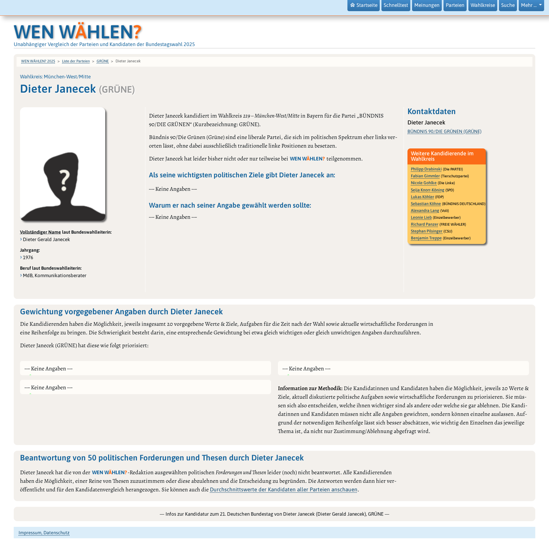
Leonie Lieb (421, 217)
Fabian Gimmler (425, 176)
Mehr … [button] (529, 5)
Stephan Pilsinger (426, 231)
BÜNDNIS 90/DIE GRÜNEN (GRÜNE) (444, 131)
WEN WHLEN (78, 31)
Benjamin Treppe (426, 238)
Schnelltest (396, 5)
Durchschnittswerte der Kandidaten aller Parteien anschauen (283, 489)
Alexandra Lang (425, 210)
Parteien (455, 5)
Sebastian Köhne (426, 203)
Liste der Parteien (76, 61)
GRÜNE (103, 61)
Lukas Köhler (422, 196)
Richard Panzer (424, 224)
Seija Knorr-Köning (427, 190)
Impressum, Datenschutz (44, 532)
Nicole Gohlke (424, 182)
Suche (508, 5)
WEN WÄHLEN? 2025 (38, 61)
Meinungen (426, 5)
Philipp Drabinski (426, 169)
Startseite (367, 5)
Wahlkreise (483, 5)
